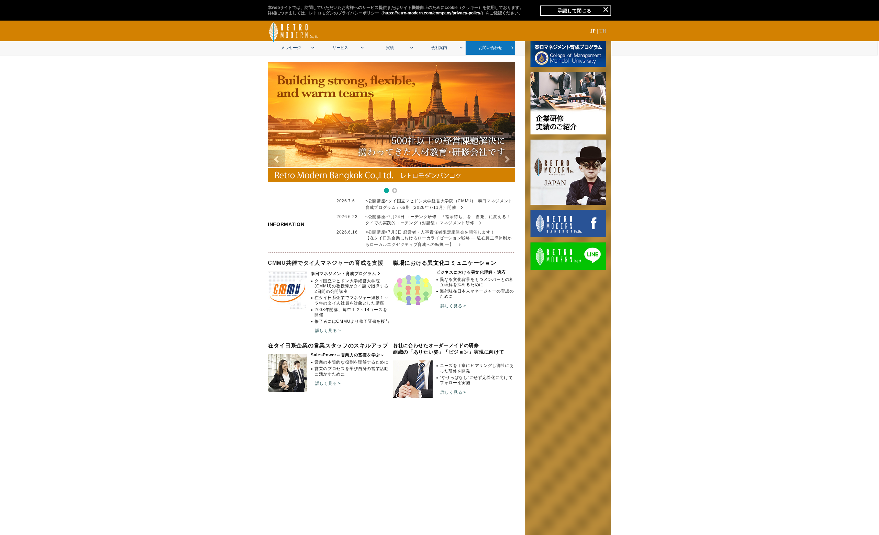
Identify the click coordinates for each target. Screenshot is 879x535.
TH (603, 31)
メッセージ (290, 47)
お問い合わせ (490, 47)
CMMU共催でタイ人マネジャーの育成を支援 (326, 263)
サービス (340, 47)
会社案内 (439, 47)
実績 (390, 47)
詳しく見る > (328, 330)
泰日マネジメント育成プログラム (343, 273)
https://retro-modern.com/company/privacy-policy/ (432, 13)
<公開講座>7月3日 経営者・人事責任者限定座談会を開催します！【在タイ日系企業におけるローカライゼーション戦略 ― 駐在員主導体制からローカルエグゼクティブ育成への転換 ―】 (438, 238)
